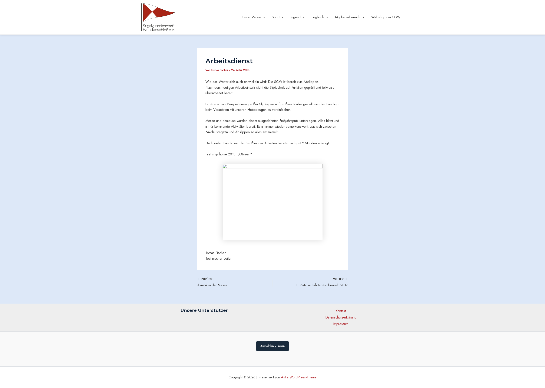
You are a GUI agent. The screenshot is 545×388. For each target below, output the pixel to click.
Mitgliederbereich (347, 17)
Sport (276, 17)
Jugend (296, 17)
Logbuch (317, 17)
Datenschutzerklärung (340, 317)
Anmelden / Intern (272, 346)
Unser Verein (251, 17)
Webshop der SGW (385, 17)
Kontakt (341, 310)
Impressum (340, 323)
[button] (263, 17)
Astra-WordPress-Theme (299, 377)
